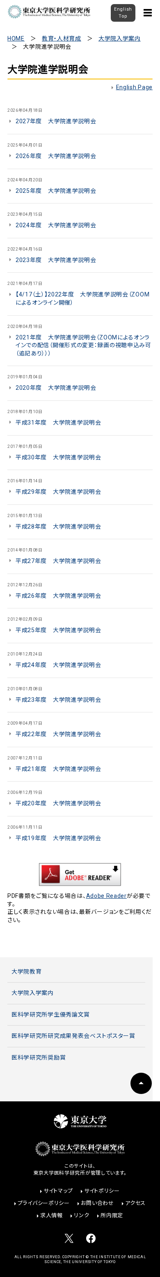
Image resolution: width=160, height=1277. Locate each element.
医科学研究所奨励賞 (38, 1057)
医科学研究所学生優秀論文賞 (50, 1014)
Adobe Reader (106, 896)
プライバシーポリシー (44, 1203)
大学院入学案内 (119, 38)
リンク (81, 1215)
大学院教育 (26, 971)
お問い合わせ (97, 1203)
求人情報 (51, 1215)
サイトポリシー (102, 1191)
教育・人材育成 (61, 38)
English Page (134, 87)
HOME (16, 38)
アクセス (135, 1203)
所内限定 (112, 1215)
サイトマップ (58, 1191)
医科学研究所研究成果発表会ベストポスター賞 (73, 1036)
